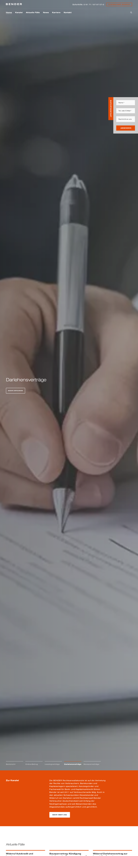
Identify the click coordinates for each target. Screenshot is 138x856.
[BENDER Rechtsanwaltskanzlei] (14, 4)
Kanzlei (19, 12)
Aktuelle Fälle (33, 12)
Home (9, 12)
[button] (59, 815)
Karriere (56, 12)
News (46, 12)
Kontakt (67, 12)
